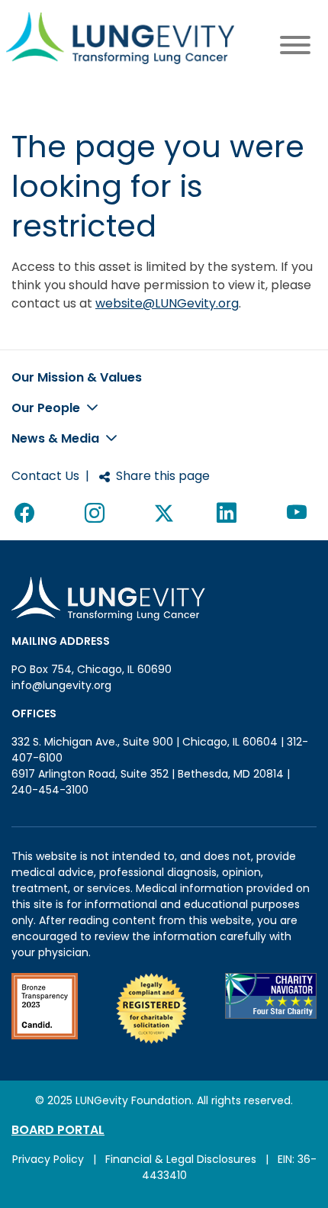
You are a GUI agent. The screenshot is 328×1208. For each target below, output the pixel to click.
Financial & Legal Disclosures (180, 1159)
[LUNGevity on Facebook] (27, 513)
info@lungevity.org (61, 685)
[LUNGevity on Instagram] (98, 513)
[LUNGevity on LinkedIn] (230, 513)
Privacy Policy (48, 1159)
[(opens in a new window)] (44, 1008)
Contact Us (45, 476)
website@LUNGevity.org (167, 303)
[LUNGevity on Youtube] (300, 513)
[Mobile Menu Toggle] (295, 47)
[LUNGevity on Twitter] (164, 513)
